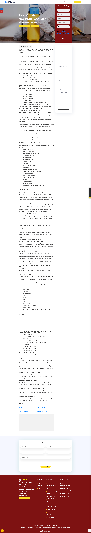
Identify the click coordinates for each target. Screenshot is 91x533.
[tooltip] (1, 9)
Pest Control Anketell (23, 411)
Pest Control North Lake (65, 488)
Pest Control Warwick (64, 496)
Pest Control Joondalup (65, 485)
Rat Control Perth (61, 108)
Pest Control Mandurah (65, 482)
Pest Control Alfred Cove (42, 407)
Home (20, 1)
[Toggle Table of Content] (30, 46)
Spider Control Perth (61, 53)
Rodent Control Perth (62, 63)
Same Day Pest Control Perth (63, 60)
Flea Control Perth (61, 77)
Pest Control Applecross (42, 411)
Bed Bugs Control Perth (62, 102)
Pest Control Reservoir (64, 487)
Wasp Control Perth (61, 50)
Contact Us (42, 1)
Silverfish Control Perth (62, 57)
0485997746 (67, 1)
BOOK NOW (63, 38)
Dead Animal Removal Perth (63, 85)
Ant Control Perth (61, 105)
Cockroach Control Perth (62, 92)
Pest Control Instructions (29, 1)
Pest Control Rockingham (65, 483)
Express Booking (77, 1)
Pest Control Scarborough (65, 490)
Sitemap (39, 490)
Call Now (34, 25)
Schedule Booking (24, 25)
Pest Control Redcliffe (64, 491)
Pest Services (35, 1)
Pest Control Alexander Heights (25, 407)
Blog (38, 1)
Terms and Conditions (59, 461)
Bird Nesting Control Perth (62, 95)
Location (23, 1)
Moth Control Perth (61, 74)
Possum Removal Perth (62, 71)
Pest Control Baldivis (64, 493)
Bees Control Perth (61, 98)
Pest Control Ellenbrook (65, 495)
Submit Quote (45, 466)
